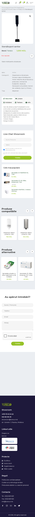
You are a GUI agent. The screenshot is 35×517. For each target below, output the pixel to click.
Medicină (22, 84)
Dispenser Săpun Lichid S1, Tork (11, 233)
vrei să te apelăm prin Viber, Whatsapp (16, 153)
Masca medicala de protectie (11, 274)
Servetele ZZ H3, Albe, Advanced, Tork (18, 181)
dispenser (15, 91)
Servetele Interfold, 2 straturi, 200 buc (21, 190)
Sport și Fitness (26, 88)
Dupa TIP (13, 7)
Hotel (14, 79)
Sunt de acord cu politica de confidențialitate (13, 149)
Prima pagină (6, 7)
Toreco (10, 51)
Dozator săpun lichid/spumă (16, 9)
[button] (27, 210)
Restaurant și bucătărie (19, 86)
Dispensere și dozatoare (20, 75)
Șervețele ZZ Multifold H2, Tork (19, 173)
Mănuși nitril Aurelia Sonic (29, 274)
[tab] (8, 99)
